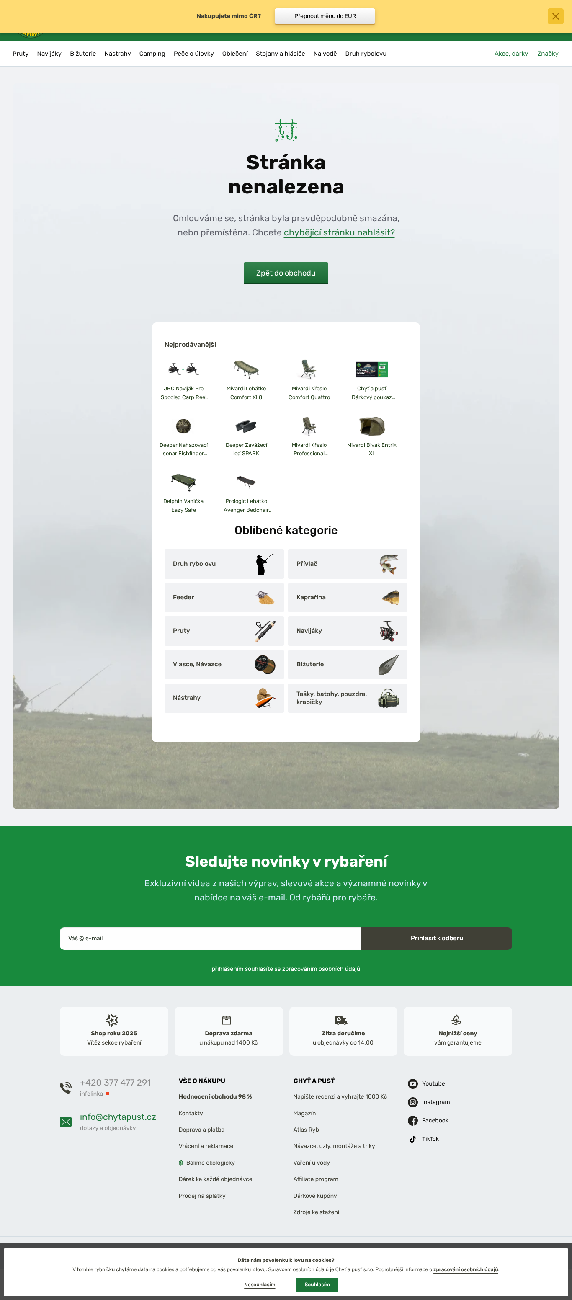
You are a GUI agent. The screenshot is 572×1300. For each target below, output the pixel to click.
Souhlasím (317, 1284)
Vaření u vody (312, 1162)
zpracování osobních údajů (465, 1269)
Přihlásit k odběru (437, 938)
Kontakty (191, 1113)
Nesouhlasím (259, 1284)
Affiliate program (316, 1179)
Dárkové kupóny (315, 1195)
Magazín (305, 1113)
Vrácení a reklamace (206, 1146)
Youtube (433, 1083)
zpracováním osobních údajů (321, 968)
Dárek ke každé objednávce (216, 1179)
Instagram (436, 1102)
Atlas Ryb (306, 1129)
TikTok (430, 1139)
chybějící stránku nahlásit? (339, 232)
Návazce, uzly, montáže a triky (334, 1146)
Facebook (435, 1120)
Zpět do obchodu (286, 272)
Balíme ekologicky (210, 1162)
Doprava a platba (202, 1129)
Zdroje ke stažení (317, 1212)
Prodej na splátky (202, 1195)
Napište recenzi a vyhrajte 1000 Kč (340, 1097)
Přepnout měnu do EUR (325, 16)
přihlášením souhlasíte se (286, 968)
